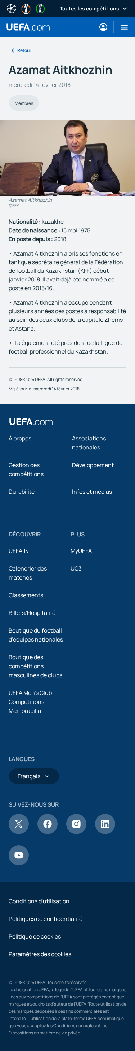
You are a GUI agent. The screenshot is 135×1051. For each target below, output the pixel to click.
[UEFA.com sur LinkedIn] (105, 832)
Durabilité (22, 492)
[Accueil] (31, 421)
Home (28, 27)
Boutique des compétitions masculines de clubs (35, 666)
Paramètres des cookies (40, 954)
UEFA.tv (19, 551)
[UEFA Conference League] (40, 8)
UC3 (76, 568)
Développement (93, 465)
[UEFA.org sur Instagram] (76, 832)
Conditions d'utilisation (39, 901)
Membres (24, 103)
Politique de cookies (35, 936)
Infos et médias (92, 492)
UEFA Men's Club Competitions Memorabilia (30, 702)
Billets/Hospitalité (32, 613)
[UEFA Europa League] (26, 8)
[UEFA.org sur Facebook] (47, 832)
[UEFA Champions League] (11, 8)
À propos (20, 438)
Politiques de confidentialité (45, 919)
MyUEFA (81, 551)
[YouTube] (19, 863)
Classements (26, 595)
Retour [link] (24, 50)
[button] (121, 27)
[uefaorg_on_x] (19, 832)
